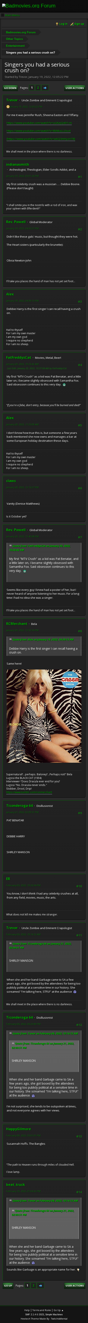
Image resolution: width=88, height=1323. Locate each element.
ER (8, 878)
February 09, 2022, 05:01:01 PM (23, 1135)
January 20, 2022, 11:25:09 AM (22, 424)
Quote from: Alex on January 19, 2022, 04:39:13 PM (43, 639)
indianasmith (17, 164)
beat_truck (15, 1184)
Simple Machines (54, 1314)
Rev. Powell (16, 221)
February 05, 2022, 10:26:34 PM (23, 885)
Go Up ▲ (59, 1310)
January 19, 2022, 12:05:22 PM (26, 106)
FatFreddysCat (18, 357)
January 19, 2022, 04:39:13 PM (22, 300)
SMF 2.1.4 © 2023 (34, 1314)
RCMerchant (16, 623)
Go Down (10, 88)
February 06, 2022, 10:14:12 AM (23, 934)
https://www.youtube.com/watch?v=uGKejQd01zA (39, 123)
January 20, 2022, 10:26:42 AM (22, 364)
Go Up (8, 1285)
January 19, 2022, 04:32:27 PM (22, 228)
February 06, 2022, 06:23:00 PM (23, 1023)
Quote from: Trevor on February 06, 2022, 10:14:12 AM (45, 1033)
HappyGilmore (18, 1129)
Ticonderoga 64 (19, 805)
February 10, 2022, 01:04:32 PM (23, 1191)
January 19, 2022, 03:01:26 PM (22, 175)
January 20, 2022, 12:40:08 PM (22, 536)
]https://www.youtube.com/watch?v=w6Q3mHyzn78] (41, 139)
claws (11, 480)
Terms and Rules (41, 1310)
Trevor (12, 100)
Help (27, 1310)
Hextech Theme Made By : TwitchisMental (44, 1318)
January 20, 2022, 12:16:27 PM (22, 487)
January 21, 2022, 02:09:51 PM (22, 812)
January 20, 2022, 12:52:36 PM (22, 630)
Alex (10, 294)
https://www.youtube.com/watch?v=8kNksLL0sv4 (39, 131)
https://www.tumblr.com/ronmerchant (29, 792)
